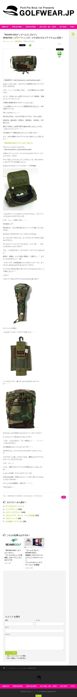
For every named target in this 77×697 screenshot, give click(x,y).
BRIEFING (19, 495)
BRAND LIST (5, 27)
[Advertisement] (26, 528)
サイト (7, 627)
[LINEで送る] (30, 45)
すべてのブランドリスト (15, 506)
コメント (7, 634)
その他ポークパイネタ (14, 521)
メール (38, 620)
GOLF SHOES (63, 27)
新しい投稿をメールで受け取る (16, 658)
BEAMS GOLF (11, 495)
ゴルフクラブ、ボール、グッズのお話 (20, 515)
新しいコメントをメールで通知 (16, 656)
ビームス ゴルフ (28, 495)
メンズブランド (12, 509)
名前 (7, 620)
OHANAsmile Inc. (51, 691)
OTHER (72, 27)
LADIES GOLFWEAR (30, 27)
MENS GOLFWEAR (17, 27)
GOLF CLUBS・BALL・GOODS (47, 27)
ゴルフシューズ (12, 518)
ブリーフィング (38, 495)
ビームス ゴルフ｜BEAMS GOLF (13, 41)
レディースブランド (13, 512)
